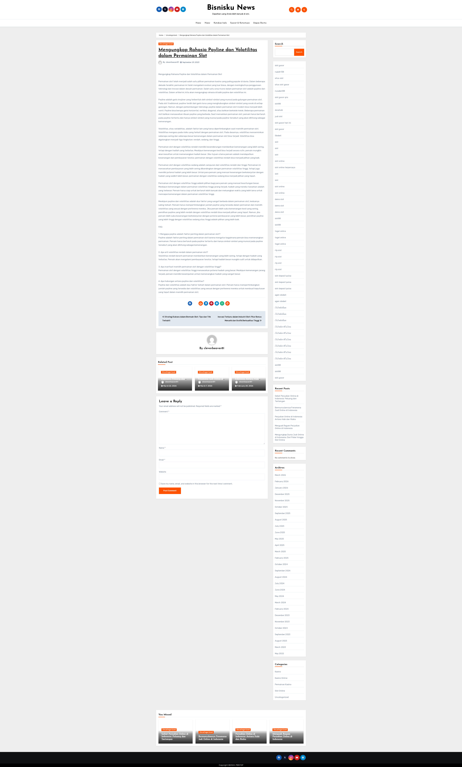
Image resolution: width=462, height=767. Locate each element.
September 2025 (282, 513)
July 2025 (279, 526)
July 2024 (279, 583)
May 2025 (279, 539)
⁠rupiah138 (279, 72)
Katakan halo (220, 23)
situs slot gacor (282, 84)
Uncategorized (166, 44)
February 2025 (282, 558)
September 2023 (282, 634)
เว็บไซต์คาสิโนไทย (283, 327)
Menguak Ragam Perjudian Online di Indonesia (282, 736)
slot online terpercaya (285, 167)
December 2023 (282, 615)
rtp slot (278, 250)
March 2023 (280, 647)
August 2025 (281, 520)
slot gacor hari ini (283, 123)
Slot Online (280, 691)
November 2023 (282, 622)
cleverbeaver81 (172, 62)
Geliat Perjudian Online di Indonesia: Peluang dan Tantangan (174, 379)
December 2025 (282, 494)
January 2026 (281, 488)
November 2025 (282, 500)
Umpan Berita (259, 23)
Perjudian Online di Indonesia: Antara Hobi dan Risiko (247, 379)
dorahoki (279, 110)
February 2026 (282, 481)
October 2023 (281, 628)
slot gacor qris (281, 97)
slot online (280, 161)
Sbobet (278, 135)
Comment (164, 411)
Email (162, 460)
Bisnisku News (231, 8)
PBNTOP (239, 765)
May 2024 (279, 596)
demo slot (279, 199)
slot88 (278, 104)
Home (198, 23)
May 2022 (279, 653)
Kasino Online (281, 678)
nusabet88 (280, 91)
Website (162, 472)
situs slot (279, 78)
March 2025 (280, 551)
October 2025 (281, 507)
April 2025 (279, 545)
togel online (280, 231)
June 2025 (280, 532)
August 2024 (281, 577)
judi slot (278, 116)
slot (276, 142)
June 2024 (280, 590)
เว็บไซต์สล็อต (280, 308)
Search (279, 44)
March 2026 (280, 475)
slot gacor (279, 65)
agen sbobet (280, 295)
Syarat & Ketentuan (240, 23)
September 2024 (282, 571)
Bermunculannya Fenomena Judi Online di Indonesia (210, 379)
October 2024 (281, 564)
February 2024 (282, 609)
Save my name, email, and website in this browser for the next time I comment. (197, 484)
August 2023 (281, 641)
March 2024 (280, 602)
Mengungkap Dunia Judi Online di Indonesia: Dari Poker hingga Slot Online (289, 437)
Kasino (278, 672)
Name (162, 448)
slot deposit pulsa (283, 276)
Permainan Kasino (283, 684)
